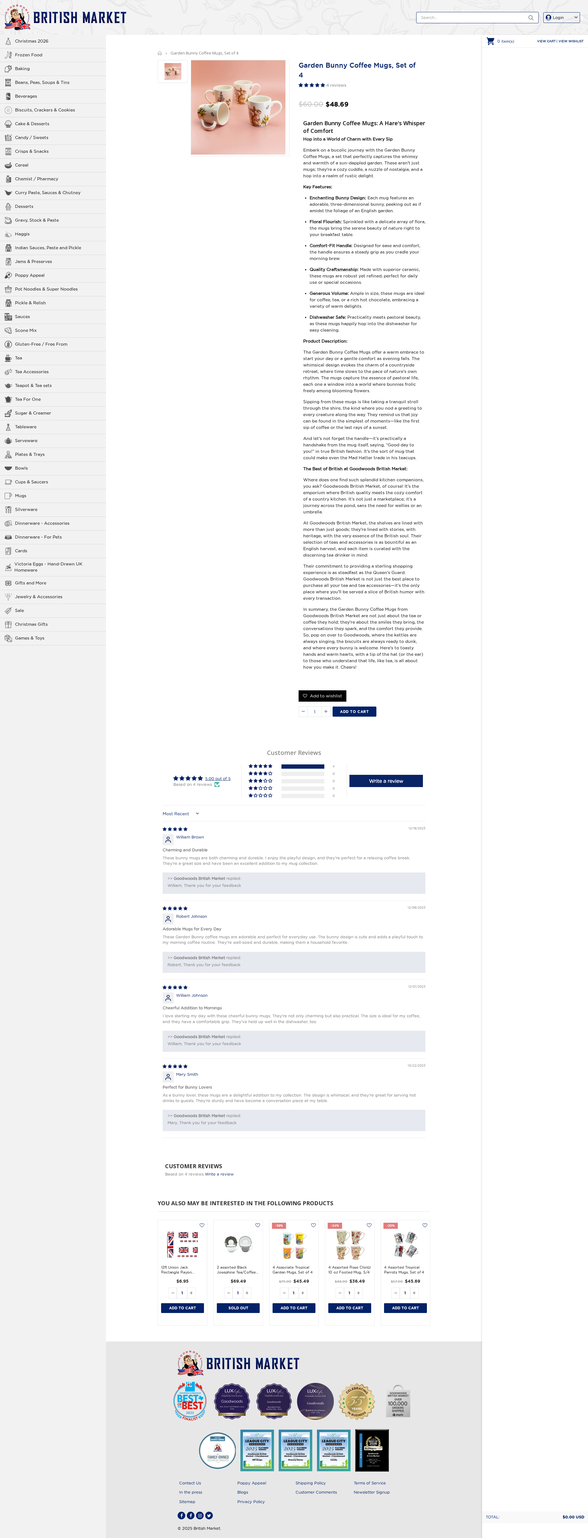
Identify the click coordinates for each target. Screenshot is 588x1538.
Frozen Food (28, 54)
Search (531, 17)
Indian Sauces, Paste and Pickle (48, 247)
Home (160, 53)
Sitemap (187, 1501)
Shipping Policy (311, 1483)
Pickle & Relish (30, 302)
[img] (175, 829)
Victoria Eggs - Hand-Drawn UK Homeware (48, 566)
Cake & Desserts (32, 123)
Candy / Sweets (31, 137)
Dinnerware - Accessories (42, 523)
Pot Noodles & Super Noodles (46, 289)
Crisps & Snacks (32, 151)
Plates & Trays (30, 454)
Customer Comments (316, 1492)
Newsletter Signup (372, 1492)
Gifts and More (30, 582)
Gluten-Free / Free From (41, 344)
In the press (190, 1492)
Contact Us (190, 1483)
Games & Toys (29, 638)
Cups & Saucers (31, 481)
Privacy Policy (251, 1501)
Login (558, 17)
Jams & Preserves (33, 261)
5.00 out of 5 (218, 778)
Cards (21, 550)
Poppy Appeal (30, 275)
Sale (19, 610)
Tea (18, 357)
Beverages (26, 96)
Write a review (219, 1174)
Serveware (26, 440)
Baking (22, 68)
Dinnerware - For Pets (38, 537)
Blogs (242, 1492)
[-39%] (294, 1244)
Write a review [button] (386, 781)
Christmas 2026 (31, 41)
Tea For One (28, 399)
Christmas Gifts (31, 624)
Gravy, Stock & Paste (37, 220)
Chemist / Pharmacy (36, 178)
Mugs (20, 495)
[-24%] (349, 1244)
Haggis (22, 233)
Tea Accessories (32, 371)
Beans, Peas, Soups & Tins (42, 82)
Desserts (24, 206)
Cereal (21, 165)
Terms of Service (370, 1483)
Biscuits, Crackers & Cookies (45, 109)
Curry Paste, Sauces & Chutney (48, 192)
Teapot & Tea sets (33, 385)
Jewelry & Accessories (38, 596)
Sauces (22, 316)
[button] (312, 85)
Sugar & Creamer (33, 413)
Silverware (26, 509)
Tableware (25, 426)
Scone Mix (26, 330)
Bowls (21, 468)
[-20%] (405, 1244)
